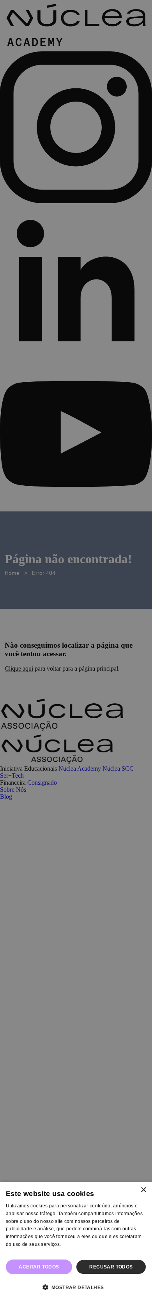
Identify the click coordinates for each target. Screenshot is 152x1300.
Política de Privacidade (31, 1252)
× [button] (143, 1190)
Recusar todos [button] (111, 1267)
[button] (76, 1286)
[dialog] (76, 1241)
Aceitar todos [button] (39, 1267)
